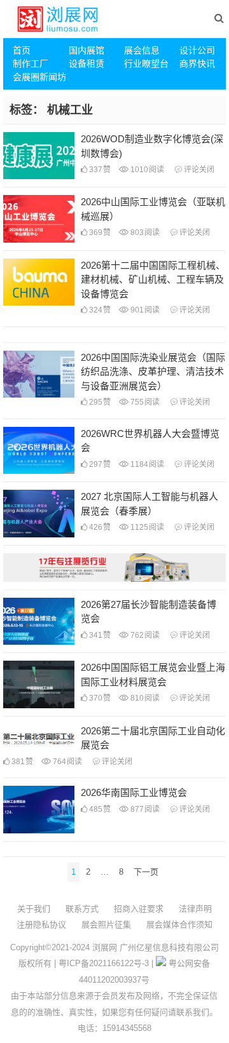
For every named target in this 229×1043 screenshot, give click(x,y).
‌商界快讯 (197, 63)
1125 (146, 527)
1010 (146, 169)
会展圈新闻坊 (36, 77)
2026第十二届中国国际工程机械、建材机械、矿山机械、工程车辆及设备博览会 (153, 279)
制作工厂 (30, 63)
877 (144, 809)
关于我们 (33, 908)
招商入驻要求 (138, 908)
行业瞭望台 (146, 63)
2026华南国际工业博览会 (134, 792)
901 (144, 310)
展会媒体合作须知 (179, 924)
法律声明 (195, 908)
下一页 (146, 872)
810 (144, 698)
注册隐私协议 (41, 924)
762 (144, 635)
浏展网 (104, 947)
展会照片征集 (106, 924)
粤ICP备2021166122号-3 (104, 963)
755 (144, 402)
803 (144, 232)
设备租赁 (86, 63)
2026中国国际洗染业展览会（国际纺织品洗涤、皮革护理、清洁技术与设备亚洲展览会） (153, 371)
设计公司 (197, 50)
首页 (22, 50)
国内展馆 (86, 50)
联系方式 (82, 908)
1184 (146, 464)
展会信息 (142, 50)
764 (66, 761)
